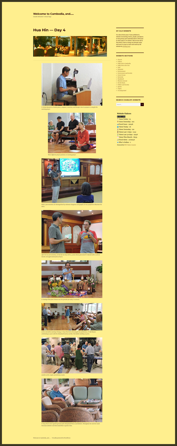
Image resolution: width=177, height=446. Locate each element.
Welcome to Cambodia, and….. (53, 13)
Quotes (120, 87)
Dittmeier (120, 69)
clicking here (126, 46)
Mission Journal (122, 81)
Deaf (119, 67)
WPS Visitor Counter (130, 145)
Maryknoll (121, 79)
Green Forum (121, 75)
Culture (120, 61)
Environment (121, 71)
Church (120, 59)
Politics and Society (123, 85)
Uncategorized (122, 90)
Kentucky (120, 77)
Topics (120, 88)
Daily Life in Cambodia (124, 63)
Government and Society (125, 73)
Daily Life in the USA (124, 65)
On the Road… (122, 83)
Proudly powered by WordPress (61, 438)
